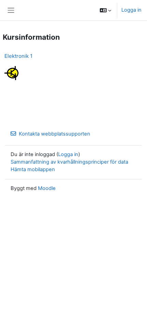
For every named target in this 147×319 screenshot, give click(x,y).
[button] (105, 10)
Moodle (47, 188)
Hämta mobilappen (33, 169)
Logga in (131, 10)
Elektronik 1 (18, 56)
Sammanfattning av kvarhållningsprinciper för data (69, 162)
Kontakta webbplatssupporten (54, 134)
